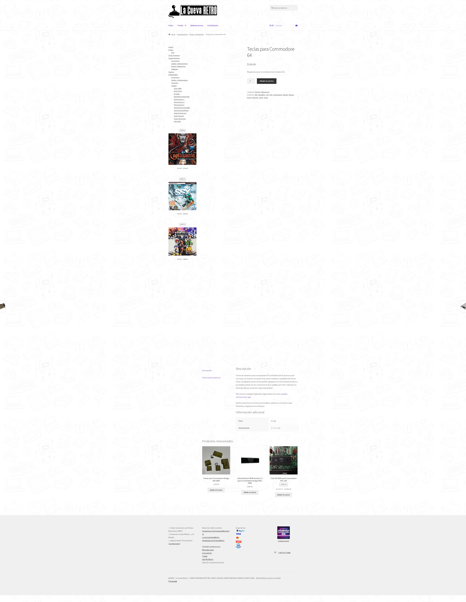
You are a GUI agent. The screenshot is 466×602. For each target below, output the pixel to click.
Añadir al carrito (267, 81)
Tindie (204, 556)
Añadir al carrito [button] (216, 490)
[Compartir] (14, 597)
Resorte (255, 98)
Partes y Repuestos (197, 34)
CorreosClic (207, 553)
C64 (270, 95)
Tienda (180, 25)
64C (256, 95)
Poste (249, 98)
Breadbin (261, 95)
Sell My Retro (207, 559)
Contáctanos (212, 25)
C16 (267, 95)
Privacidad (172, 581)
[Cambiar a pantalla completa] (8, 597)
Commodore (277, 95)
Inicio (170, 25)
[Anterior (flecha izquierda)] (2, 601)
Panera (291, 95)
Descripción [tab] (207, 370)
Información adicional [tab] (211, 377)
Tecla (266, 98)
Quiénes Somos (196, 25)
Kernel (285, 95)
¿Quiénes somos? (283, 541)
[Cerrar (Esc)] (20, 597)
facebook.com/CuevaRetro (213, 540)
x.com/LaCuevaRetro (210, 537)
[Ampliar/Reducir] (2, 597)
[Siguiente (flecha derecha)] (8, 601)
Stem (261, 98)
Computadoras (182, 34)
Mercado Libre (208, 550)
